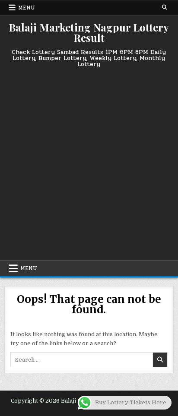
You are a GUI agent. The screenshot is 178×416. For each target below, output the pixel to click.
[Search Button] (164, 7)
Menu (26, 7)
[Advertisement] (89, 160)
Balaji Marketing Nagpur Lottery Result (89, 32)
